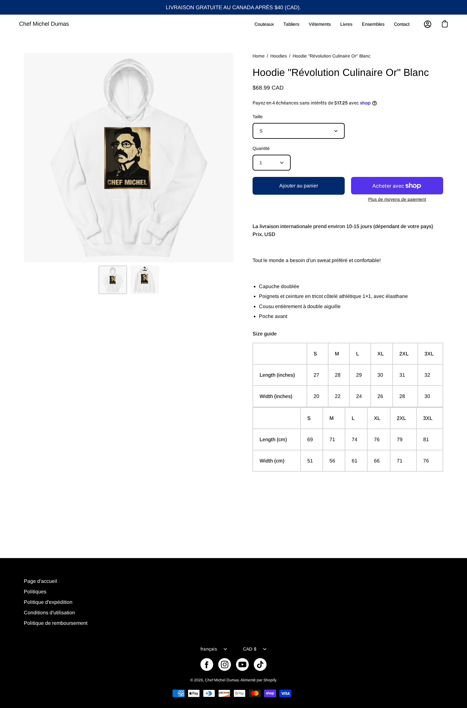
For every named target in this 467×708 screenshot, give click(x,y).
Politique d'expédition (48, 602)
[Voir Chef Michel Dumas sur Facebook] (206, 664)
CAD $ (249, 648)
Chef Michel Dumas (44, 24)
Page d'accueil (40, 581)
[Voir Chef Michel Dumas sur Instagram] (224, 664)
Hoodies (278, 55)
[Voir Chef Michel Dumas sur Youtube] (242, 664)
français (208, 648)
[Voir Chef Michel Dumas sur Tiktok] (260, 664)
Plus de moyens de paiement (397, 199)
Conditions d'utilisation (49, 612)
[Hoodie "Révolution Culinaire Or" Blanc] (112, 280)
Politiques (35, 591)
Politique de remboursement (55, 623)
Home (259, 55)
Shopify (269, 680)
